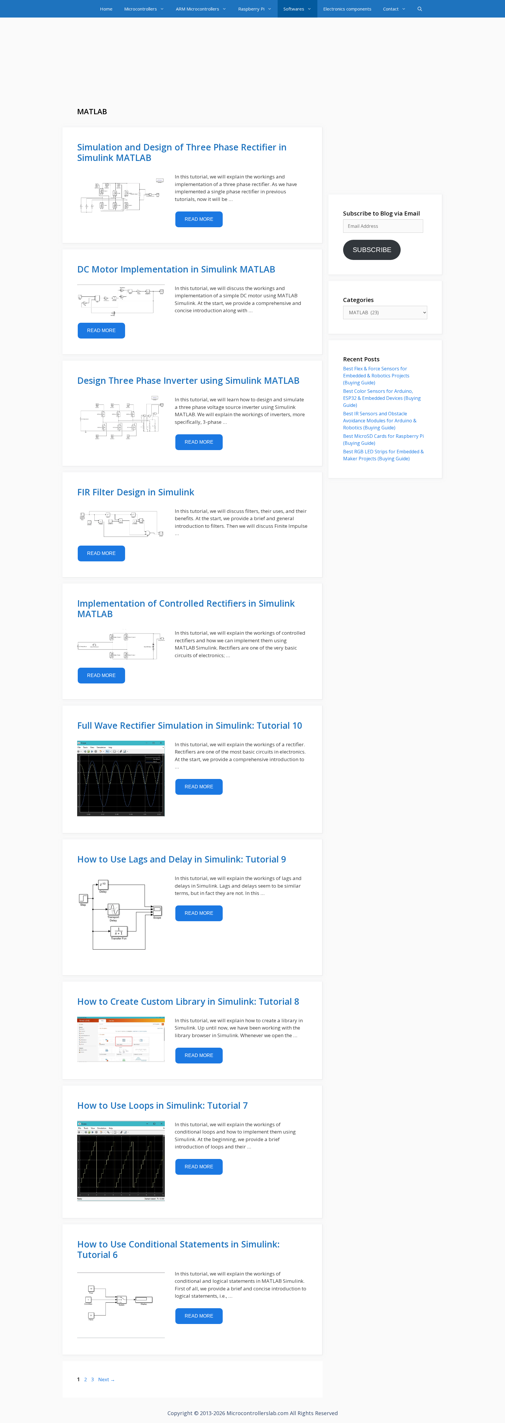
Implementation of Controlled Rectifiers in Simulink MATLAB (186, 608)
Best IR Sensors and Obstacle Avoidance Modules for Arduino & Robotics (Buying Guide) (379, 420)
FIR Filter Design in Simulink (135, 492)
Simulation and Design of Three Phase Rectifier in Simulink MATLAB (182, 152)
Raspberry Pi (251, 9)
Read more (199, 219)
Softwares (293, 9)
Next (106, 1379)
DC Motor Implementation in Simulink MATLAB (176, 269)
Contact (391, 9)
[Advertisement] (252, 66)
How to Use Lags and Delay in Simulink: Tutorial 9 (181, 859)
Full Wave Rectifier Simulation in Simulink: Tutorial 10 (189, 725)
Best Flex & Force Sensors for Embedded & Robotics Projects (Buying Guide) (376, 375)
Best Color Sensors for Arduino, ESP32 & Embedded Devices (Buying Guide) (382, 398)
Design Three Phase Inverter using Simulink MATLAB (188, 380)
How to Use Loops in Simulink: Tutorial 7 (162, 1105)
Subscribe (372, 250)
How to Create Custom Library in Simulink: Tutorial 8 (188, 1001)
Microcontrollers (140, 9)
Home (106, 9)
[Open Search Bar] (420, 9)
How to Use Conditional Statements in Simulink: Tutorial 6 (178, 1249)
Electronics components (347, 9)
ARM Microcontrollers (197, 9)
